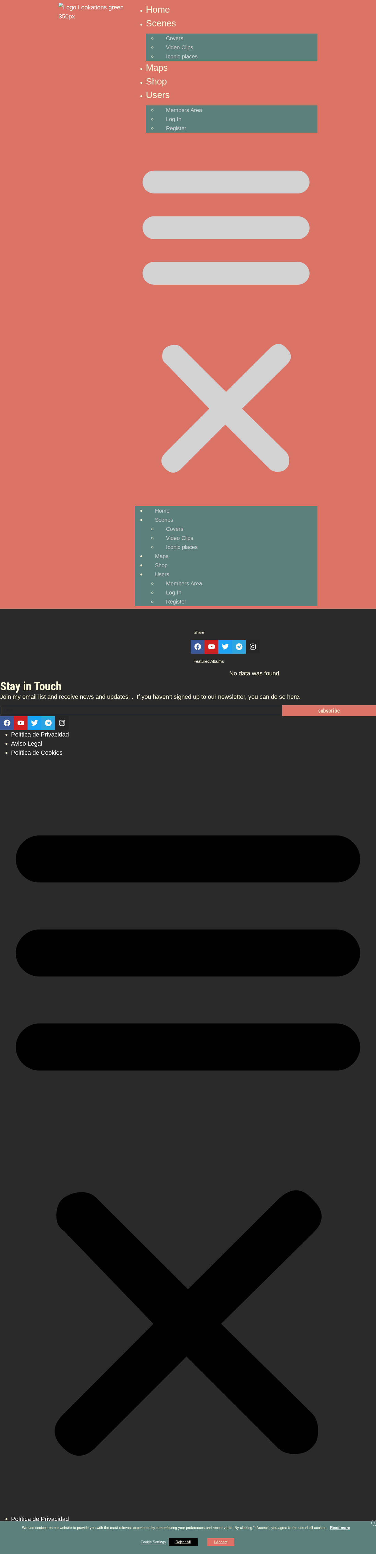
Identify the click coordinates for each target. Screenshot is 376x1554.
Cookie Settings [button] (153, 1542)
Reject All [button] (183, 1542)
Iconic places (182, 56)
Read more (340, 1527)
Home (158, 9)
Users (158, 95)
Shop (156, 81)
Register (176, 128)
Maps (157, 68)
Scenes (161, 23)
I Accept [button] (220, 1542)
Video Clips (179, 47)
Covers (174, 38)
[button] (226, 317)
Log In (173, 119)
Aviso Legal (26, 743)
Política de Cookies (36, 752)
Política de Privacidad (40, 734)
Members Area (184, 110)
